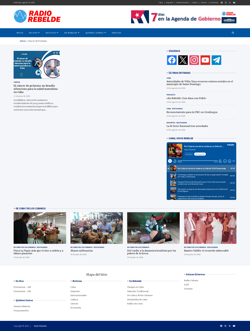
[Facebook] (222, 2)
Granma (188, 288)
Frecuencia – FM (22, 291)
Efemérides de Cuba (137, 299)
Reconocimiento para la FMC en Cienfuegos (192, 112)
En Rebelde (70, 32)
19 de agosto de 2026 (176, 88)
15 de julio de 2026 (135, 257)
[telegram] (216, 60)
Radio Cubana (191, 280)
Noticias (51, 32)
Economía (214, 2)
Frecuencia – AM (22, 287)
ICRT (186, 284)
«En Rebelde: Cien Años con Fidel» (186, 98)
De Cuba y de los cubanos (25, 247)
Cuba (161, 2)
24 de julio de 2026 (22, 257)
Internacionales (182, 2)
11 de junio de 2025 (22, 96)
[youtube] (205, 60)
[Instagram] (226, 2)
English (116, 32)
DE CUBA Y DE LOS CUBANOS (31, 208)
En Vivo (33, 32)
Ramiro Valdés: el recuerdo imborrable (206, 250)
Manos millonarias (81, 250)
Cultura (194, 2)
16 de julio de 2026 (78, 254)
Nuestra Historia (22, 306)
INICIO (19, 32)
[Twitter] (230, 2)
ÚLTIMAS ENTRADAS (180, 72)
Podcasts (171, 95)
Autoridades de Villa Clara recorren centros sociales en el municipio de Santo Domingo (200, 83)
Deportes (169, 2)
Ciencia (204, 2)
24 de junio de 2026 (192, 254)
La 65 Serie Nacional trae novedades (187, 126)
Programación (21, 310)
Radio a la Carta (135, 303)
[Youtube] (234, 2)
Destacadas (177, 108)
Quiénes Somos (95, 32)
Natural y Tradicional (137, 291)
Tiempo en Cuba (135, 287)
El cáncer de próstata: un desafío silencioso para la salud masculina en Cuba (36, 89)
